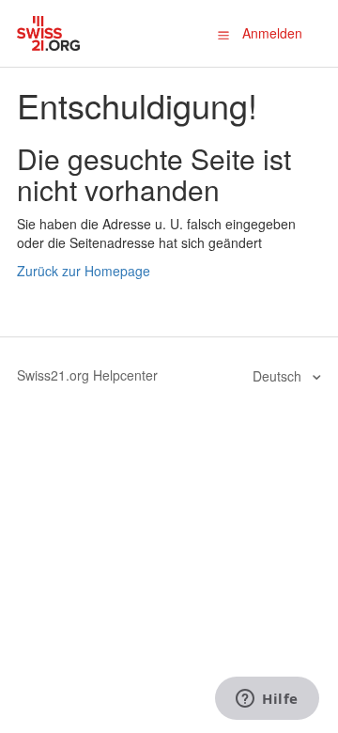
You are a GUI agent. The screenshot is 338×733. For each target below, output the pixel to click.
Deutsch (279, 375)
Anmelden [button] (272, 32)
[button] (223, 34)
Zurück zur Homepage (83, 270)
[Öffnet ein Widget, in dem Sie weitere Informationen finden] (267, 700)
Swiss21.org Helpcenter (87, 375)
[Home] (48, 31)
